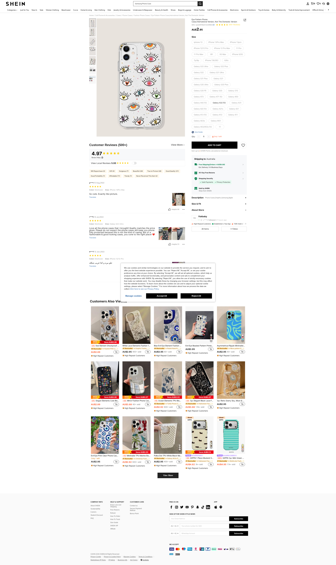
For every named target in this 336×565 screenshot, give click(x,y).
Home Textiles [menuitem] (199, 10)
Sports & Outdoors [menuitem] (248, 10)
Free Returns (115, 510)
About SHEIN (95, 506)
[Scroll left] (325, 9)
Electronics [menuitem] (234, 10)
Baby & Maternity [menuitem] (279, 10)
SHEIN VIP (114, 526)
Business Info (122, 560)
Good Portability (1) (98, 176)
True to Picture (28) (154, 171)
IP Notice (112, 560)
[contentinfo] (208, 549)
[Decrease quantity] (198, 136)
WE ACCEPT (174, 544)
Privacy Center (96, 557)
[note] (105, 342)
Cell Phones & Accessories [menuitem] (217, 10)
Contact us (134, 506)
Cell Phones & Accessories (105, 15)
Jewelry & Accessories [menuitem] (122, 10)
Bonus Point (134, 513)
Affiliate (113, 529)
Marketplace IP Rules (98, 560)
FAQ (92, 518)
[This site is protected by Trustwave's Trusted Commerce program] (171, 554)
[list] (190, 507)
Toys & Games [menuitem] (263, 10)
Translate (92, 197)
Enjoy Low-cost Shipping (115, 506)
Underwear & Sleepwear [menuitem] (142, 10)
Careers (93, 512)
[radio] (198, 42)
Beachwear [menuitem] (66, 10)
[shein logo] (15, 3)
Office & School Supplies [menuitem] (321, 10)
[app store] (216, 508)
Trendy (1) (128, 176)
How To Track (115, 519)
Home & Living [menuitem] (86, 10)
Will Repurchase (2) (98, 171)
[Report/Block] (183, 209)
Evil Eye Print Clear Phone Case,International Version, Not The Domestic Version (105, 456)
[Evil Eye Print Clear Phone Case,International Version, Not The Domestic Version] (105, 435)
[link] (313, 3)
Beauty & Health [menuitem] (161, 10)
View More (168, 475)
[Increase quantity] (208, 136)
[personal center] (307, 3)
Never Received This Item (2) (147, 176)
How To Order (115, 516)
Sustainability (95, 509)
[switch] (134, 163)
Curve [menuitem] (75, 10)
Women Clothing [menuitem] (52, 10)
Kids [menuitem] (109, 10)
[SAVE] (243, 145)
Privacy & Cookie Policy (112, 557)
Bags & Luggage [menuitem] (184, 10)
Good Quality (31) (172, 171)
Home (91, 15)
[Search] (200, 3)
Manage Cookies (130, 557)
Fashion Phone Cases (142, 15)
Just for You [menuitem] (24, 10)
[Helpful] (169, 209)
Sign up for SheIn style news (182, 514)
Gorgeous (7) (123, 171)
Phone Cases (127, 15)
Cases (118, 15)
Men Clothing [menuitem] (99, 10)
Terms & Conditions (145, 557)
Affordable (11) (114, 176)
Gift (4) (112, 171)
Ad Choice (134, 560)
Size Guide (114, 522)
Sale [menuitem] (41, 10)
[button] (323, 3)
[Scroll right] (328, 9)
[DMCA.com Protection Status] (177, 554)
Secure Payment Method (136, 509)
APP (215, 502)
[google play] (221, 508)
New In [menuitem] (34, 10)
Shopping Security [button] (206, 179)
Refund (113, 513)
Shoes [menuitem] (173, 10)
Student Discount (97, 515)
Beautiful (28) (138, 171)
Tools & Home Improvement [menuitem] (299, 10)
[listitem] (105, 331)
